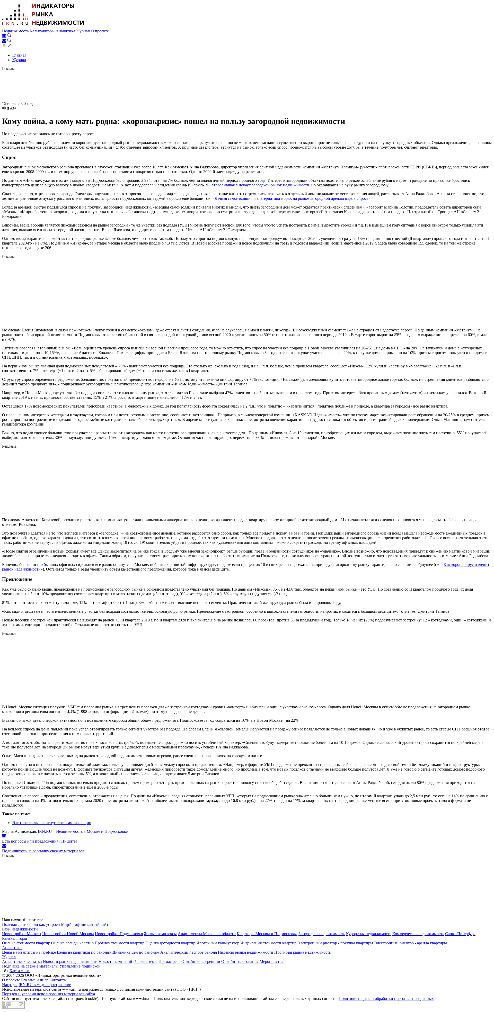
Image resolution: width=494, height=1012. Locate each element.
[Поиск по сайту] (9, 36)
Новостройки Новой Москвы (68, 934)
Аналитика (66, 31)
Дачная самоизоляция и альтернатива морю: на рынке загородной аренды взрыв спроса (291, 198)
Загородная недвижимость (321, 934)
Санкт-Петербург (460, 934)
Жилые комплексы (160, 934)
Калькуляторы (43, 31)
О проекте (100, 31)
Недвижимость (16, 31)
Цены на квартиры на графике (29, 952)
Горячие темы (145, 961)
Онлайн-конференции (200, 961)
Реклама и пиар (34, 980)
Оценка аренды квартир (72, 943)
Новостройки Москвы (21, 934)
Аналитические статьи (22, 961)
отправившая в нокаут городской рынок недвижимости (260, 185)
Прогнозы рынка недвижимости (302, 952)
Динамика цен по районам (135, 952)
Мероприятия (272, 961)
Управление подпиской (80, 966)
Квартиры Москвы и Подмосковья (267, 934)
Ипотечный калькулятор (217, 943)
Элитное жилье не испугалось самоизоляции (51, 822)
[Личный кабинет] (4, 36)
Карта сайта (20, 971)
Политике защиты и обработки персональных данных (386, 998)
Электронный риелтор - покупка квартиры (335, 943)
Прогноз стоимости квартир (119, 943)
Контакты (58, 980)
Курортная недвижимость (368, 934)
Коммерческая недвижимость (418, 934)
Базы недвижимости (20, 929)
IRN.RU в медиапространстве (45, 984)
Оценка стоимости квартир (26, 943)
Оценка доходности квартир (170, 943)
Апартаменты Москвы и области (207, 934)
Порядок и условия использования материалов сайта (48, 994)
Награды (9, 984)
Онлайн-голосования (240, 961)
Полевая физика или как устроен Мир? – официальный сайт (55, 924)
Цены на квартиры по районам (84, 952)
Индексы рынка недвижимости (245, 952)
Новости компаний (115, 961)
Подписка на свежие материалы (30, 966)
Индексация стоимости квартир (268, 943)
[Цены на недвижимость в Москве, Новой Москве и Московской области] (43, 26)
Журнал (83, 31)
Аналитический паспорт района (188, 952)
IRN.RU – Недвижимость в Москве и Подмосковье (83, 831)
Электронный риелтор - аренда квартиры (410, 943)
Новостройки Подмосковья (119, 934)
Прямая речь (169, 961)
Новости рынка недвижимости (70, 961)
